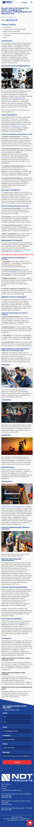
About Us (4, 786)
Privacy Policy (15, 818)
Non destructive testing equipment (13, 506)
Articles (11, 17)
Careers (4, 788)
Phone (5, 744)
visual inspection (15, 126)
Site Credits (6, 818)
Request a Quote (23, 820)
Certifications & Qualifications (11, 790)
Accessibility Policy (25, 818)
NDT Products (5, 784)
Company (7, 736)
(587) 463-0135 (6, 810)
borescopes (5, 158)
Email (5, 727)
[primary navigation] (31, 2)
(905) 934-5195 (6, 797)
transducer (5, 198)
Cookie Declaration (12, 820)
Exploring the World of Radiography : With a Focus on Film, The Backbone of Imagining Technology (17, 255)
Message (6, 752)
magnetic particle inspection (13, 99)
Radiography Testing (16, 272)
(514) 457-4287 (6, 804)
